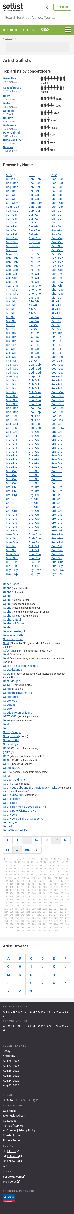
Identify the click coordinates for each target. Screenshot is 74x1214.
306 (27, 850)
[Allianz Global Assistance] (9, 1198)
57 (36, 840)
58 (46, 840)
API (5, 1166)
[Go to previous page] (8, 840)
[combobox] (37, 17)
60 (65, 840)
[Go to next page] (37, 850)
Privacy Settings (13, 1140)
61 (7, 850)
